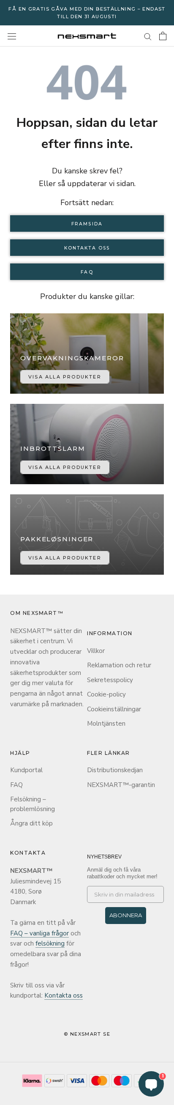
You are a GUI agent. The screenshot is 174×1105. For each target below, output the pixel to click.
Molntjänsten (106, 723)
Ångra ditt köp (31, 823)
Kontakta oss (87, 248)
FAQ (87, 272)
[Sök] (148, 36)
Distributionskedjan (115, 770)
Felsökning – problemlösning (32, 804)
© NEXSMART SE (87, 1034)
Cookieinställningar (114, 709)
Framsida (87, 224)
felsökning (50, 943)
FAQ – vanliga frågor (39, 933)
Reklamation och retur (119, 665)
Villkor (96, 651)
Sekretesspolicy (110, 680)
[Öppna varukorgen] (162, 36)
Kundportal (26, 770)
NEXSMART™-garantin (121, 785)
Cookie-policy (106, 694)
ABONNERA (125, 915)
